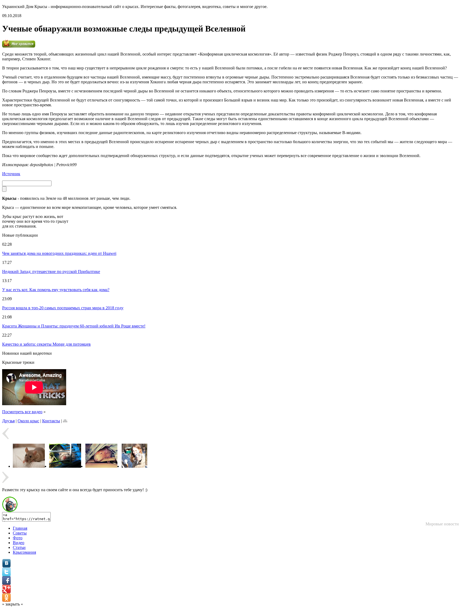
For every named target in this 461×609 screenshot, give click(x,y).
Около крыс (28, 421)
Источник (11, 173)
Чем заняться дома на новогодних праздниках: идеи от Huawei (59, 253)
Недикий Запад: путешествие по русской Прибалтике (51, 271)
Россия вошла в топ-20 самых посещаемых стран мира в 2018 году (63, 308)
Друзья (8, 421)
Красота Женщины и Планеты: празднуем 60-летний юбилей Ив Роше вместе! (73, 326)
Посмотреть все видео (22, 411)
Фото (17, 538)
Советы (20, 533)
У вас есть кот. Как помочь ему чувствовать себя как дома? (55, 289)
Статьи (19, 547)
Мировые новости (442, 524)
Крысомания (24, 552)
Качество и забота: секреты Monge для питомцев (46, 344)
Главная (20, 528)
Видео (18, 542)
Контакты (51, 421)
